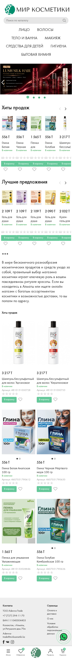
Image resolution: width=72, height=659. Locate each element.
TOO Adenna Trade (13, 611)
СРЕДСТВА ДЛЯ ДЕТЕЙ (24, 46)
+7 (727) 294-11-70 (13, 616)
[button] (28, 97)
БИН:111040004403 (14, 620)
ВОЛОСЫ (45, 30)
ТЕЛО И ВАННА (24, 38)
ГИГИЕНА (58, 46)
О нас (50, 619)
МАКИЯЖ (53, 38)
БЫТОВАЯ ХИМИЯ (36, 55)
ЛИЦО (24, 30)
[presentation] (3, 82)
